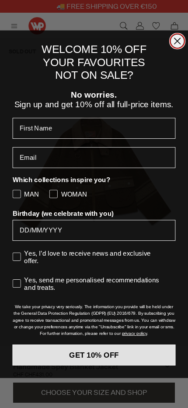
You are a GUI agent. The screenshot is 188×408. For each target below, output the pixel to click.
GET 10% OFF (94, 355)
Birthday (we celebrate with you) (63, 213)
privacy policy (134, 333)
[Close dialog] (177, 41)
